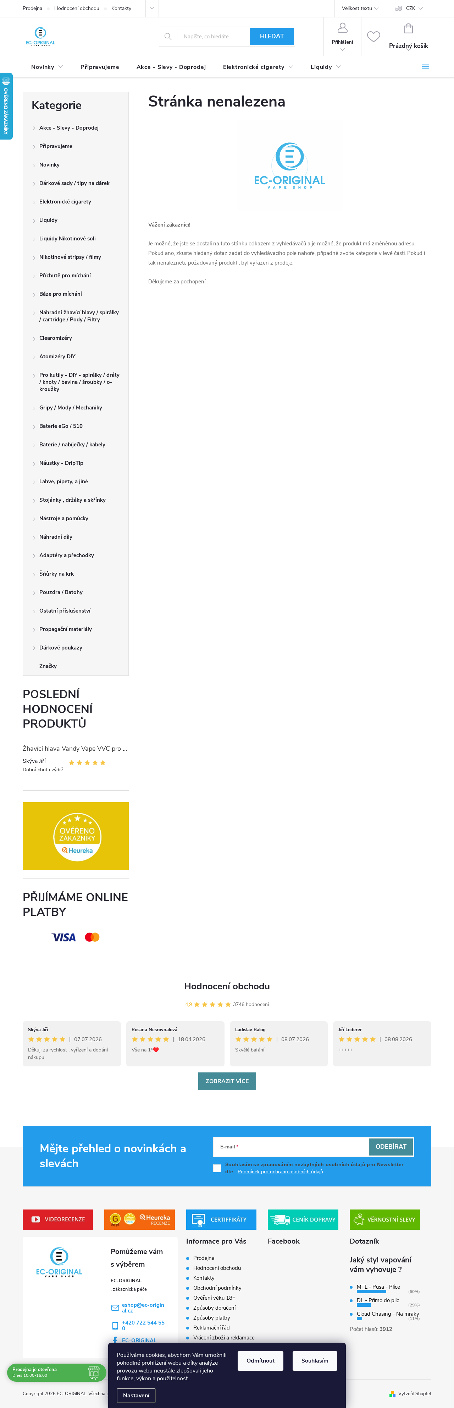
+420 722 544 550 (143, 1325)
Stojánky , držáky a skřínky (72, 500)
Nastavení (136, 1395)
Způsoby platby (211, 1317)
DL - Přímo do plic (378, 1300)
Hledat (272, 36)
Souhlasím (314, 1361)
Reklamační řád (211, 1327)
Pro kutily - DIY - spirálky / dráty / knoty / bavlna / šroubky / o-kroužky (79, 382)
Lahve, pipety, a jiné (63, 481)
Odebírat (391, 1147)
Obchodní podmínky (217, 1288)
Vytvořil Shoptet (414, 1394)
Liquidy (48, 220)
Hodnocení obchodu (76, 8)
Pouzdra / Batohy (61, 592)
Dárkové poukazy (60, 647)
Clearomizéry (55, 338)
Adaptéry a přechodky (66, 555)
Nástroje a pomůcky (63, 518)
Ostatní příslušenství (64, 610)
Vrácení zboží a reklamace (224, 1337)
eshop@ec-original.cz (143, 1307)
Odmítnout (261, 1361)
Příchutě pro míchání (65, 275)
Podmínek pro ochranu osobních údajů (280, 1171)
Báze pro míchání (60, 294)
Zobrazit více (227, 1081)
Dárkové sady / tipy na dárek (74, 183)
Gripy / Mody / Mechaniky (70, 407)
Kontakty (121, 8)
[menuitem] (47, 67)
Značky (48, 666)
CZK (410, 8)
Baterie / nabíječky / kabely (72, 444)
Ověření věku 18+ (214, 1297)
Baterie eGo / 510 (61, 426)
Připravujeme (55, 146)
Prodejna (32, 8)
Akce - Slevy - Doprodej (69, 127)
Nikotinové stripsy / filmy (70, 257)
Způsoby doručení (214, 1307)
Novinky (49, 164)
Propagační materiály (65, 629)
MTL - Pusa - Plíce (378, 1286)
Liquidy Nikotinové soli (67, 238)
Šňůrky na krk (56, 573)
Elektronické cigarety (65, 201)
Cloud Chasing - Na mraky (388, 1313)
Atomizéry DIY (57, 356)
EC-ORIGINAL (139, 1340)
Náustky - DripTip (61, 463)
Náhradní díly (55, 536)
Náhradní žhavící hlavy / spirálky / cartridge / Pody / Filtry (79, 316)
